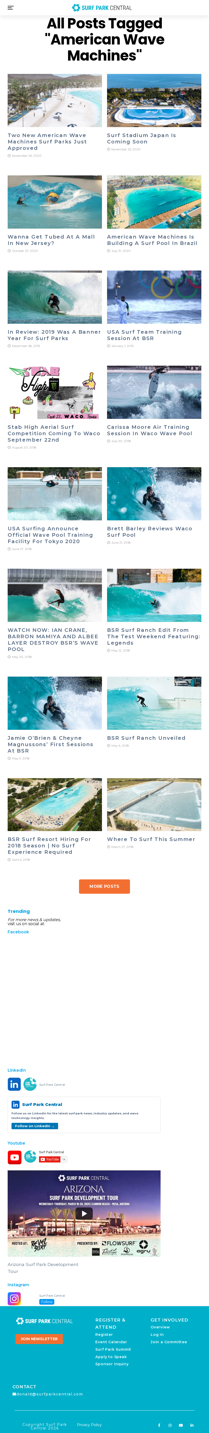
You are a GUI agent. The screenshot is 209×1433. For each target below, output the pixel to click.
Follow (47, 1302)
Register (104, 1334)
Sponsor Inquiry (111, 1364)
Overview (160, 1327)
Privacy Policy (89, 1425)
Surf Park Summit (113, 1349)
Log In (157, 1334)
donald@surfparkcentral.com (50, 1394)
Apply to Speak (111, 1356)
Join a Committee (169, 1342)
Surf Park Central (52, 1084)
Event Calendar (111, 1342)
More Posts (104, 886)
